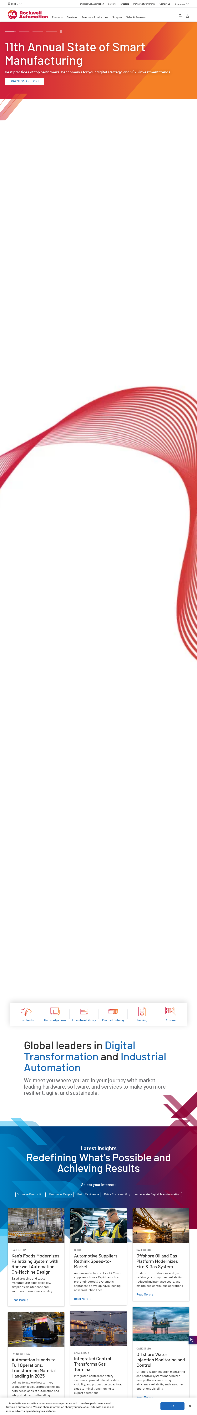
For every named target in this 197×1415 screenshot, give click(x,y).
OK (172, 1406)
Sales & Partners (136, 17)
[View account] (187, 16)
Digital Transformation (80, 1051)
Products (57, 17)
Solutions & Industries (95, 17)
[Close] (190, 1406)
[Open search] (180, 16)
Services (72, 17)
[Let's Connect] (193, 1340)
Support (117, 17)
